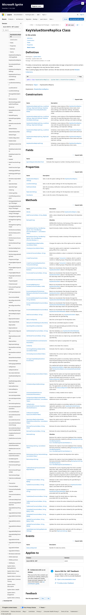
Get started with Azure (76, 19)
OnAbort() (29, 345)
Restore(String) (30, 434)
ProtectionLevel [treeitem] (13, 284)
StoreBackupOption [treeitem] (14, 462)
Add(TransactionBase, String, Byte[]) (36, 215)
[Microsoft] (3, 15)
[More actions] (81, 25)
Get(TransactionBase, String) (34, 314)
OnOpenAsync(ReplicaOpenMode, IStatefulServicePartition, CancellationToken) (37, 399)
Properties (30, 45)
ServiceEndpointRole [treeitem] (14, 395)
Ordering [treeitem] (11, 190)
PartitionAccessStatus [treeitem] (15, 230)
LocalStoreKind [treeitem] (13, 88)
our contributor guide (36, 583)
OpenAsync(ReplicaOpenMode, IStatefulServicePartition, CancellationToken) (37, 421)
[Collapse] (20, 23)
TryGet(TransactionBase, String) (35, 484)
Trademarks (73, 611)
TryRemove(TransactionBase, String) (36, 506)
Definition (30, 38)
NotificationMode (31, 187)
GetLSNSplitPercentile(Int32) (34, 326)
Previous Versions (16, 611)
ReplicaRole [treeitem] (12, 325)
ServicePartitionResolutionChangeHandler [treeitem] (15, 429)
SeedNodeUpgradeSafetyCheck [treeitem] (15, 382)
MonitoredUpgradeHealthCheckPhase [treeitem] (14, 103)
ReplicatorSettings (31, 192)
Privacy (39, 611)
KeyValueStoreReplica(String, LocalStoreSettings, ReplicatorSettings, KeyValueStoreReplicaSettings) (37, 118)
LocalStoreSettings (31, 183)
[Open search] (77, 14)
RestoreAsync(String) (32, 459)
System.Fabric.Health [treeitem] (13, 589)
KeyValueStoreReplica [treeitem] (15, 35)
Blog (24, 611)
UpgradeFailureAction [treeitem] (14, 522)
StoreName (29, 195)
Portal (65, 19)
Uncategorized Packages (42, 25)
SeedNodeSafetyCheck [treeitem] (15, 377)
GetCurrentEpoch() (31, 319)
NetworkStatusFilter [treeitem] (14, 131)
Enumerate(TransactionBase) (34, 279)
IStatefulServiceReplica (41, 89)
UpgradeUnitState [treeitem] (14, 547)
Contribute (32, 611)
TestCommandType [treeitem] (14, 475)
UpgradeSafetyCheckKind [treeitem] (14, 535)
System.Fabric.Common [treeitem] (14, 576)
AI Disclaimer (5, 611)
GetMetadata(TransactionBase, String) (37, 331)
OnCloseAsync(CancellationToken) (35, 354)
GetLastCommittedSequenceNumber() (37, 323)
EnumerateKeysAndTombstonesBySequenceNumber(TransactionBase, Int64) (37, 293)
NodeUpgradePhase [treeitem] (14, 170)
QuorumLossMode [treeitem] (14, 297)
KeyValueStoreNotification (73, 406)
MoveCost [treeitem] (11, 107)
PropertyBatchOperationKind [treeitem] (15, 269)
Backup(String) (30, 220)
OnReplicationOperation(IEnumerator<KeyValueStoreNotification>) (35, 406)
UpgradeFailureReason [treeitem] (15, 527)
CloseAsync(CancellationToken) (35, 248)
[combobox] (11, 26)
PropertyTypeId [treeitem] (13, 281)
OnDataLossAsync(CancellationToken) (36, 374)
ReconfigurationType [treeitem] (14, 310)
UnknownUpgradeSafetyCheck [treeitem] (15, 504)
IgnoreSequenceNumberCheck (35, 162)
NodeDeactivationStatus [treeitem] (15, 150)
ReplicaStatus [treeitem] (12, 341)
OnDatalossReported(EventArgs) (35, 384)
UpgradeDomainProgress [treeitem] (15, 509)
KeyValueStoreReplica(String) (34, 143)
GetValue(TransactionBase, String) (36, 336)
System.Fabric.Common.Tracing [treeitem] (14, 580)
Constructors (30, 40)
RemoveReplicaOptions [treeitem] (14, 314)
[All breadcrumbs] (27, 25)
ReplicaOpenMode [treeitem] (14, 322)
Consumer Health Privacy (51, 611)
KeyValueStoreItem (54, 270)
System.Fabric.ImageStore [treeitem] (11, 593)
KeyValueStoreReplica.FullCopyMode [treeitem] (15, 56)
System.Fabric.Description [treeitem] (11, 585)
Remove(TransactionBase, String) (35, 431)
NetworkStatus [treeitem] (13, 128)
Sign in (82, 14)
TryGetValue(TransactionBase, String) (36, 496)
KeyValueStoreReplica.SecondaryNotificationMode (66, 369)
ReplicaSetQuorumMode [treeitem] (14, 337)
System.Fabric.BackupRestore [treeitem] (11, 567)
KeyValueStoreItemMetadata (57, 300)
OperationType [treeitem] (13, 187)
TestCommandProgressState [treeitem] (15, 471)
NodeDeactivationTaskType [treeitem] (15, 155)
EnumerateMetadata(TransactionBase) (37, 309)
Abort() (28, 212)
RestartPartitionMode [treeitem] (15, 357)
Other (31, 25)
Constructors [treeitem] (13, 40)
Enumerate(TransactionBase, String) (36, 273)
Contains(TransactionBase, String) (35, 253)
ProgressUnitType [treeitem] (14, 259)
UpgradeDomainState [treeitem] (15, 513)
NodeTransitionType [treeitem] (14, 167)
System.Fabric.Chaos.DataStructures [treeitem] (13, 572)
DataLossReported (54, 379)
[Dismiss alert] (82, 3)
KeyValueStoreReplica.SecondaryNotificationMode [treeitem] (15, 63)
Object (36, 85)
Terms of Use (64, 611)
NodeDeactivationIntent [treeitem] (15, 145)
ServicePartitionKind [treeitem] (14, 420)
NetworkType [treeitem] (12, 135)
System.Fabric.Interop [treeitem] (13, 597)
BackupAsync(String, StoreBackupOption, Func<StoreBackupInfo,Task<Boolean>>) (35, 238)
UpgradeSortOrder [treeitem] (14, 539)
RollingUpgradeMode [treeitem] (15, 363)
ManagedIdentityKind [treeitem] (14, 95)
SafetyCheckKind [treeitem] (13, 370)
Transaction (62, 258)
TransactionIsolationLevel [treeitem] (15, 495)
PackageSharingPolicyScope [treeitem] (15, 226)
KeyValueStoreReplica (75, 106)
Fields (28, 42)
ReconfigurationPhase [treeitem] (14, 306)
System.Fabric (55, 25)
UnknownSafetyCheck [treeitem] (15, 499)
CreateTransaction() (31, 258)
